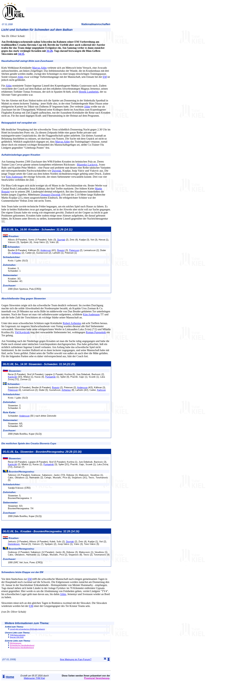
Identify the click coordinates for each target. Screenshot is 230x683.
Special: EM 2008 (17, 637)
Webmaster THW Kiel (34, 678)
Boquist (61, 250)
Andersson (45, 250)
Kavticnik (12, 377)
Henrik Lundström (88, 91)
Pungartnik (50, 377)
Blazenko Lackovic (87, 164)
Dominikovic (14, 544)
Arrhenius (16, 253)
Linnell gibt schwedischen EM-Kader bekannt (27, 629)
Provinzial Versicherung (96, 678)
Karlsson (101, 390)
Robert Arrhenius (72, 323)
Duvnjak (56, 170)
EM (105, 76)
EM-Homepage (15, 643)
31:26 (49, 50)
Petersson (74, 250)
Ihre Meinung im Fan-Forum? (75, 659)
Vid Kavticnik (22, 332)
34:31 (21, 53)
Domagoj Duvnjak (50, 194)
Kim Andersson (14, 176)
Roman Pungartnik (96, 332)
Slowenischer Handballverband (22, 647)
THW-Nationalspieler (17, 635)
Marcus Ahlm (39, 67)
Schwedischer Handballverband (22, 645)
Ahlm (20, 76)
